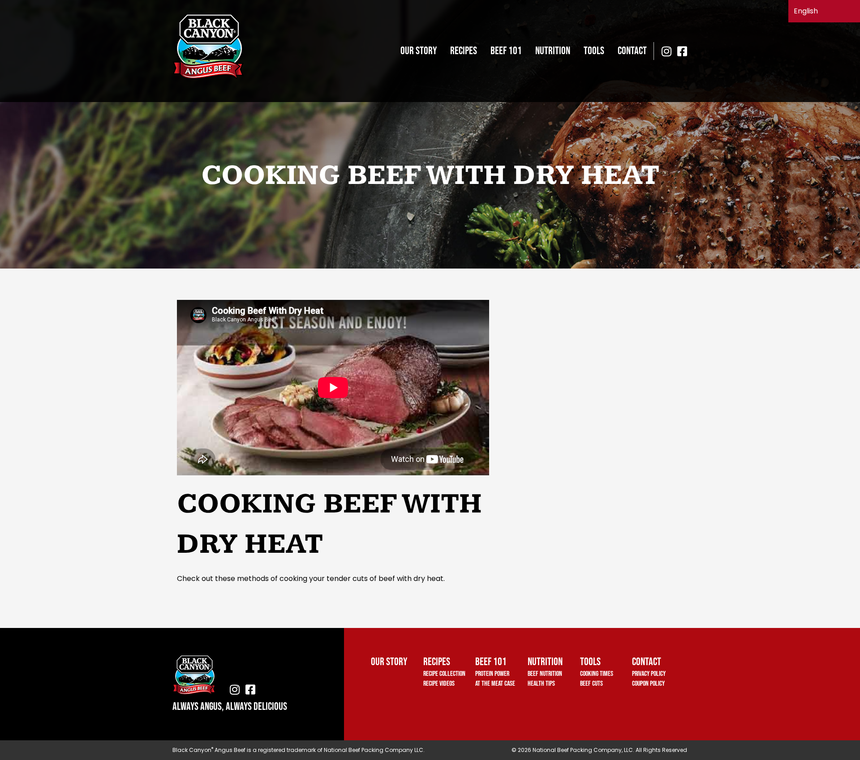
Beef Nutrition (545, 674)
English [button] (806, 11)
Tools (594, 50)
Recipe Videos (439, 683)
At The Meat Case (495, 683)
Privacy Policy (649, 674)
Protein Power (492, 674)
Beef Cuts (591, 683)
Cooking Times (596, 674)
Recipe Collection (444, 674)
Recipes (463, 50)
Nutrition (552, 50)
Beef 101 (506, 50)
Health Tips (541, 683)
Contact (632, 50)
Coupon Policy (648, 683)
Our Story (418, 50)
